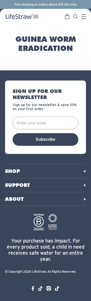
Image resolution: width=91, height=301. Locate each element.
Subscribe (45, 139)
